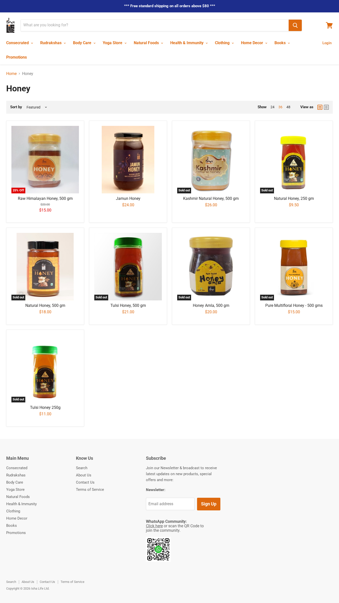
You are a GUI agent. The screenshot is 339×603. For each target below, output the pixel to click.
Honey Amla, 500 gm (211, 305)
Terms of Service (90, 489)
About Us (83, 475)
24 (272, 107)
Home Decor (252, 42)
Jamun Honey (128, 198)
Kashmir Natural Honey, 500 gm (211, 198)
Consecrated (18, 42)
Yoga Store (113, 42)
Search (81, 468)
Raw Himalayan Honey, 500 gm (45, 198)
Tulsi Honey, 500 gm (128, 305)
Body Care (82, 42)
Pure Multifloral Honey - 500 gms (294, 305)
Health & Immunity (187, 42)
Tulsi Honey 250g (45, 407)
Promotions (16, 57)
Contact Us (85, 482)
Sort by (16, 107)
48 (288, 107)
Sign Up (208, 503)
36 (280, 107)
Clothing (223, 42)
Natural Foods (147, 42)
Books (280, 42)
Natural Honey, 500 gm (45, 305)
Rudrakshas (51, 42)
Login (327, 43)
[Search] (295, 25)
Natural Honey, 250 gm (294, 198)
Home (11, 73)
